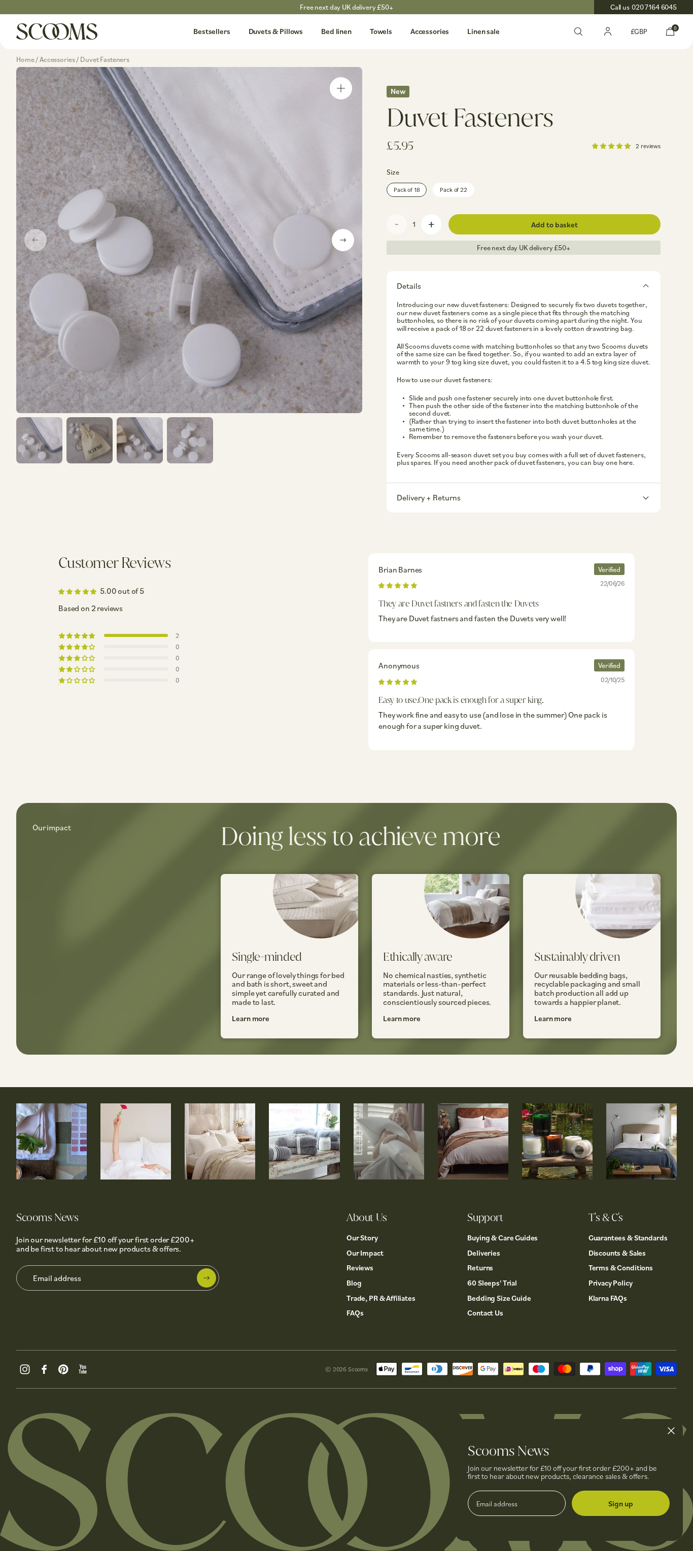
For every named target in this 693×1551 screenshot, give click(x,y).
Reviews (359, 1267)
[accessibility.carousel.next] (343, 240)
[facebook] (44, 1368)
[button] (612, 145)
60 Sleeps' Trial (492, 1283)
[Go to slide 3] (140, 440)
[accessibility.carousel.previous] (35, 240)
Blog (353, 1283)
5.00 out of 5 (122, 591)
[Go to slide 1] (39, 440)
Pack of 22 (453, 189)
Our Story (362, 1237)
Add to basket (554, 224)
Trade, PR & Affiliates (380, 1298)
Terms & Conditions (620, 1267)
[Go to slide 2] (89, 440)
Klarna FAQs (607, 1298)
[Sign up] (206, 1278)
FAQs (354, 1313)
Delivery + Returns (429, 497)
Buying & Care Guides (502, 1237)
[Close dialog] (671, 1430)
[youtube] (82, 1368)
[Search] (578, 30)
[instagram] (24, 1368)
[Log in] (607, 30)
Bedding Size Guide (499, 1298)
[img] (397, 585)
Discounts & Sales (617, 1253)
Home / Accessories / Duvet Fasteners (72, 59)
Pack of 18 (407, 189)
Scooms (358, 1369)
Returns (480, 1267)
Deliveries (483, 1253)
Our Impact (365, 1253)
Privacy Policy (610, 1283)
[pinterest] (63, 1368)
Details (409, 286)
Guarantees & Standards (628, 1237)
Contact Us (485, 1313)
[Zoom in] (341, 88)
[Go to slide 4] (190, 440)
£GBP (639, 31)
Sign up (620, 1503)
